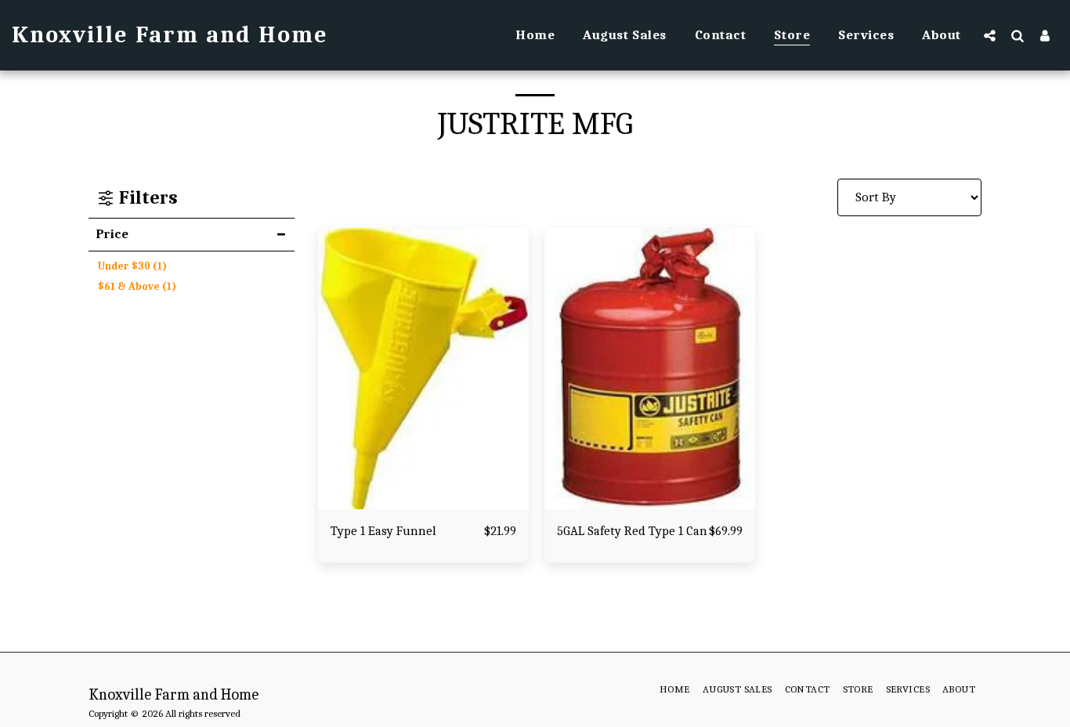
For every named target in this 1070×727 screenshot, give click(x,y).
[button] (990, 35)
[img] (423, 368)
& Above (137, 286)
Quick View (423, 501)
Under (132, 266)
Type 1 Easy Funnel (383, 530)
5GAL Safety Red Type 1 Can (632, 530)
